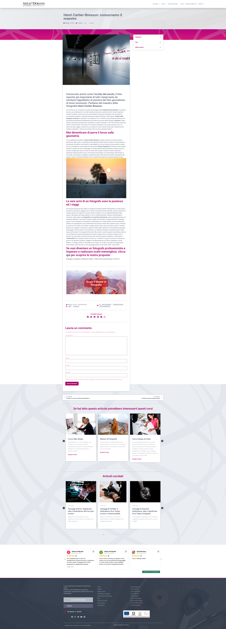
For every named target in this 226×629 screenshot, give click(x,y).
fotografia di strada (118, 304)
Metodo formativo (191, 4)
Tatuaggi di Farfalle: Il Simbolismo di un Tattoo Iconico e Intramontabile (78, 511)
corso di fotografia (106, 304)
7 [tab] (116, 468)
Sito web (68, 372)
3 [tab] (105, 468)
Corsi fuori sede (173, 4)
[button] (87, 317)
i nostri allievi (115, 245)
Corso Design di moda (108, 439)
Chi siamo (155, 4)
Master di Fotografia (74, 439)
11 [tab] (125, 534)
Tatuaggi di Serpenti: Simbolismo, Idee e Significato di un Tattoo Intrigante (112, 511)
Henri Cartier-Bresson (105, 306)
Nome (67, 358)
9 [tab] (121, 468)
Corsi (163, 4)
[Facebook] (72, 616)
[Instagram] (75, 616)
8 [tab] (118, 468)
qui (68, 255)
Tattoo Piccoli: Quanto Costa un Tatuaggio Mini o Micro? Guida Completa (144, 511)
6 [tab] (113, 468)
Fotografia (91, 23)
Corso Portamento (138, 439)
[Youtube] (81, 616)
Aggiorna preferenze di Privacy (121, 625)
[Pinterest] (84, 616)
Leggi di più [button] (135, 567)
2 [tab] (102, 468)
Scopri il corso (70, 452)
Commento (69, 335)
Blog (182, 4)
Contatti (200, 4)
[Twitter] (78, 616)
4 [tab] (108, 468)
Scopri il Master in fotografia (96, 283)
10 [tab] (123, 468)
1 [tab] (100, 468)
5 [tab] (110, 468)
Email (67, 365)
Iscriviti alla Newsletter (78, 600)
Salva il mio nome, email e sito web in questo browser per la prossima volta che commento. (94, 379)
